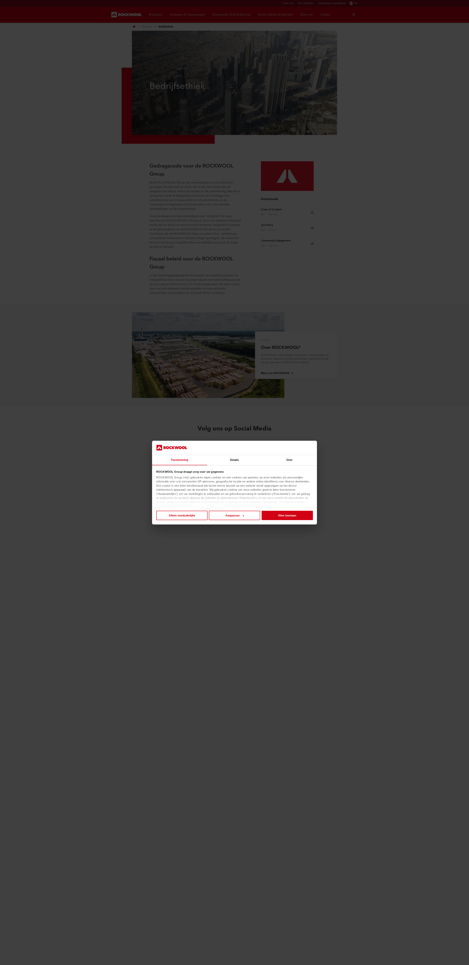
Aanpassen (232, 515)
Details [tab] (234, 459)
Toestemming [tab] (179, 459)
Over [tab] (289, 459)
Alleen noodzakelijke (182, 515)
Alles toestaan (287, 515)
